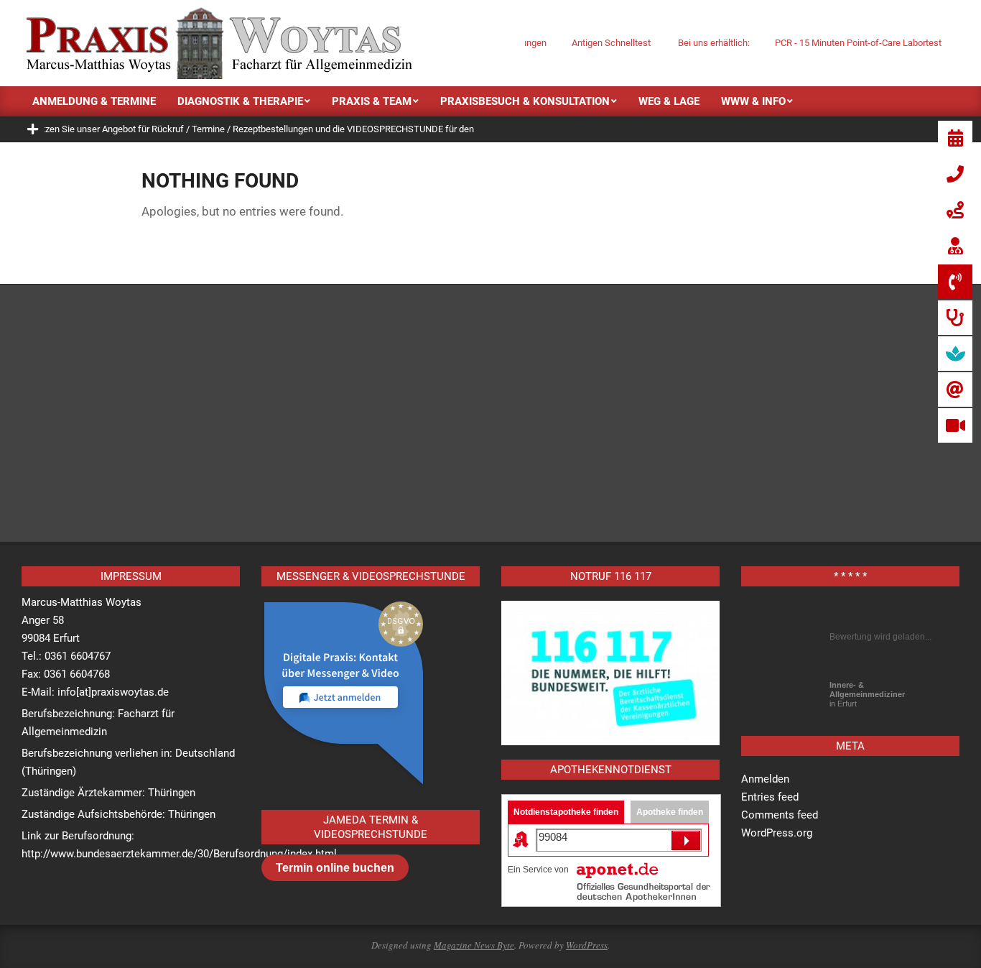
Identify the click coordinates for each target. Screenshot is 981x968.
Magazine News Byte (474, 945)
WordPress (587, 945)
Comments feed (779, 814)
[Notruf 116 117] (610, 673)
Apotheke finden (669, 812)
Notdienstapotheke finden (565, 812)
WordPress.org (776, 832)
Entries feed (770, 796)
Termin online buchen (335, 868)
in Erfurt (867, 694)
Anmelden (765, 779)
